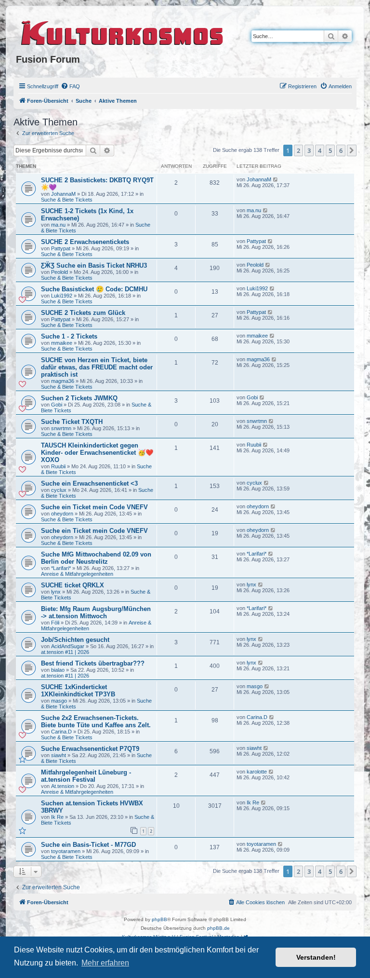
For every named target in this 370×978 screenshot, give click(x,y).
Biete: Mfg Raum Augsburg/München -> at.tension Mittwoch (96, 612)
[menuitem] (70, 86)
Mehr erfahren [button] (105, 963)
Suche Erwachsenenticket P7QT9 (90, 748)
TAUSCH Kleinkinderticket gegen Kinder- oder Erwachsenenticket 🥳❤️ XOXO (97, 452)
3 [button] (309, 150)
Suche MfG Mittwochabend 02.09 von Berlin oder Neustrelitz (96, 558)
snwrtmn (61, 428)
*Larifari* (61, 568)
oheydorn (62, 513)
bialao (58, 670)
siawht (58, 755)
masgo (59, 701)
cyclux (58, 490)
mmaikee (61, 343)
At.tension (62, 786)
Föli (55, 622)
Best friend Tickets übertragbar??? (93, 663)
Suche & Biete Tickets (66, 200)
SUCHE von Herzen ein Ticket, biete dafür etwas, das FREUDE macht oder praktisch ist (97, 367)
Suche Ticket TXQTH (72, 421)
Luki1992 (61, 296)
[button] (352, 150)
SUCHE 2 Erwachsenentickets (85, 241)
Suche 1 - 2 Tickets (69, 336)
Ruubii (58, 466)
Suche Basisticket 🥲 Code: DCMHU (94, 289)
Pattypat (60, 248)
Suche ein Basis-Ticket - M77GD (88, 844)
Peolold (59, 272)
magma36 (62, 381)
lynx (56, 592)
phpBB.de (218, 928)
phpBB (159, 919)
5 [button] (330, 150)
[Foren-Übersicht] (122, 31)
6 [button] (341, 150)
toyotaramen (65, 851)
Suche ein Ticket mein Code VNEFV (94, 507)
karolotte (257, 771)
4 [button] (319, 150)
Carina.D (61, 731)
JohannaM (63, 194)
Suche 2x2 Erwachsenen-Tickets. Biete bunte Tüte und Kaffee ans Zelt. (96, 721)
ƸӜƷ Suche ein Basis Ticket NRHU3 (94, 265)
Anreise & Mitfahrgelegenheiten (77, 574)
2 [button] (298, 150)
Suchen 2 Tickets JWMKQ (79, 398)
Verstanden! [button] (316, 957)
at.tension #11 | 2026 (65, 652)
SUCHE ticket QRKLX (72, 585)
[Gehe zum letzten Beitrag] (276, 179)
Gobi (56, 405)
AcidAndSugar (67, 646)
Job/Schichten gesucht (75, 639)
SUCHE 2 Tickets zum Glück (83, 312)
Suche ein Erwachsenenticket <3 (89, 483)
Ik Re (57, 817)
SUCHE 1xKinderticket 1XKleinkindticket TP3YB (78, 690)
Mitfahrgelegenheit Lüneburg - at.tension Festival (86, 776)
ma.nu (58, 225)
